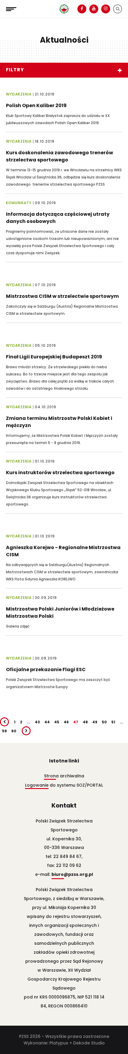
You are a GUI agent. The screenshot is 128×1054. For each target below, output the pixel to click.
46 (66, 722)
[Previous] (4, 721)
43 (37, 722)
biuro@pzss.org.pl (72, 874)
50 (104, 722)
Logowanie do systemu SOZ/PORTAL (64, 785)
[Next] (26, 730)
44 (47, 722)
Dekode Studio (89, 1043)
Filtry (15, 69)
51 (113, 722)
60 (13, 731)
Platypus (58, 1043)
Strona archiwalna (64, 776)
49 (94, 722)
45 (56, 722)
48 (85, 722)
